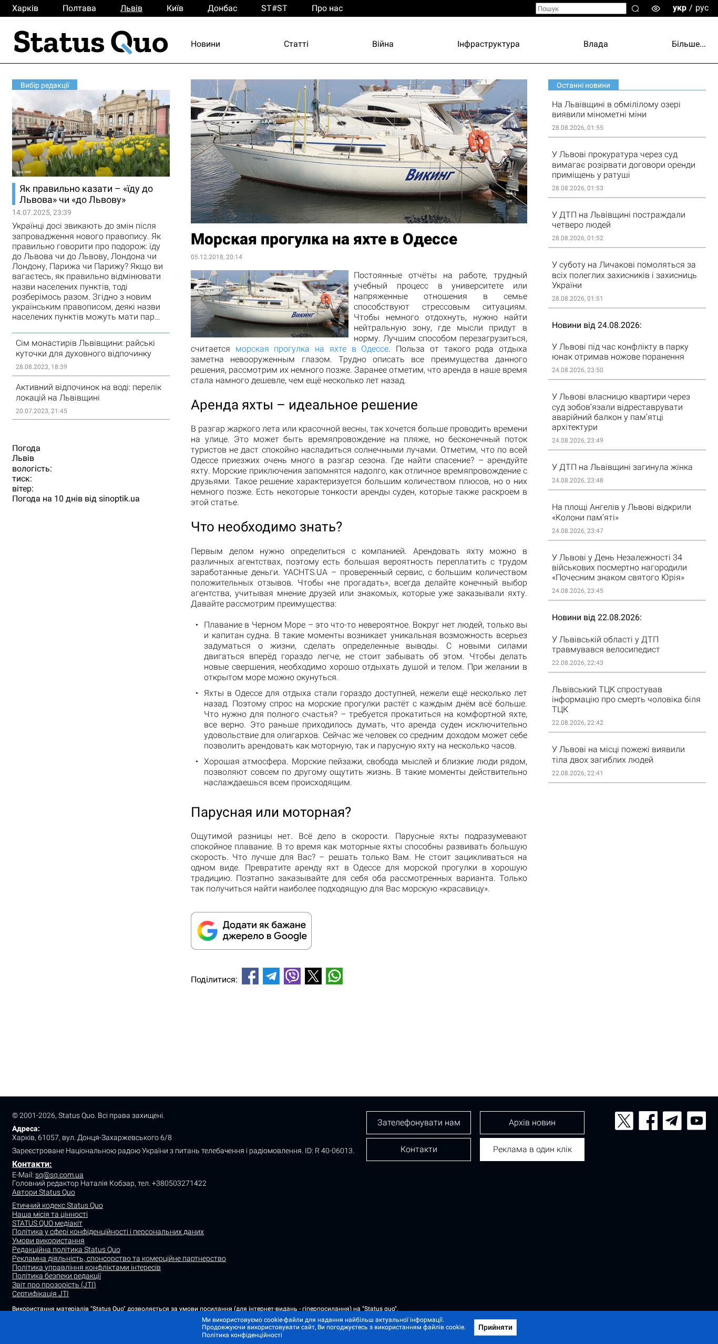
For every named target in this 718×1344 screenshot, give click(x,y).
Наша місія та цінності (50, 1214)
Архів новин (532, 1122)
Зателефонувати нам (418, 1122)
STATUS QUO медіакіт (47, 1223)
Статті (296, 44)
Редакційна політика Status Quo (66, 1249)
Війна (383, 44)
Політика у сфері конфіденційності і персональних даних (108, 1231)
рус (702, 8)
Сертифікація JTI (40, 1293)
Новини (205, 44)
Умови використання (48, 1240)
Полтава (79, 8)
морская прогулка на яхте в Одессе (312, 349)
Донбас (222, 8)
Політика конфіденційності (242, 1335)
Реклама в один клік (532, 1149)
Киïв (175, 8)
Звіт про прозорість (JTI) (54, 1284)
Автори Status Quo (43, 1192)
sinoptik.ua (119, 499)
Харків (25, 8)
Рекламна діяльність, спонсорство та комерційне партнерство (119, 1258)
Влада (595, 44)
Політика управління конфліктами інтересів (86, 1267)
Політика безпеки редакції (56, 1275)
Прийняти (495, 1327)
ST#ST (274, 8)
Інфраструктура (488, 44)
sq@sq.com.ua (59, 1175)
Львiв (131, 8)
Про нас (327, 8)
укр (679, 8)
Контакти (419, 1149)
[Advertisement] (359, 1027)
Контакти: (32, 1164)
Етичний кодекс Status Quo (57, 1205)
